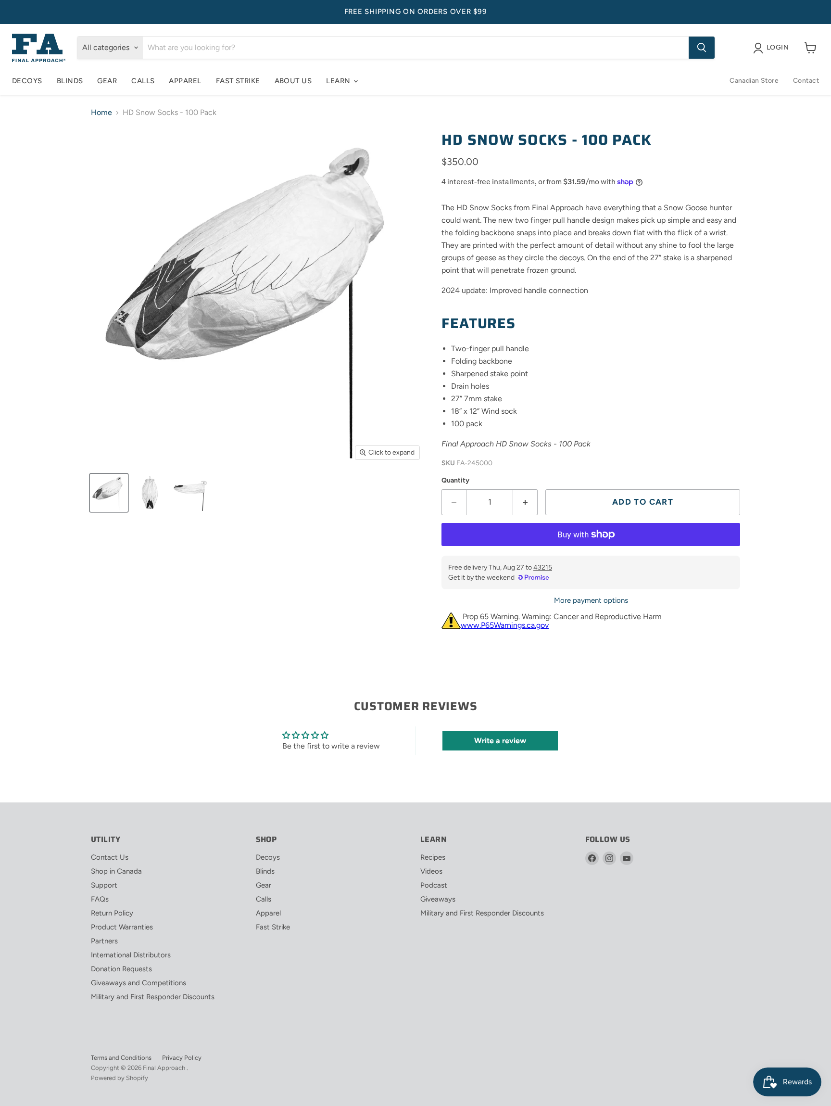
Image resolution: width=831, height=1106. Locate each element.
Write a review (500, 740)
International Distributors (131, 955)
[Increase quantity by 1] (525, 502)
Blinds (70, 80)
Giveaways (437, 899)
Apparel (185, 80)
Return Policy (112, 913)
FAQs (100, 899)
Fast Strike (238, 80)
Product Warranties (122, 927)
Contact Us (109, 857)
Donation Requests (121, 969)
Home (101, 112)
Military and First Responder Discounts (152, 996)
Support (104, 885)
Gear (107, 80)
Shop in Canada (116, 871)
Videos (431, 871)
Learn (339, 80)
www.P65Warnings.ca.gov (505, 625)
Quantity (455, 480)
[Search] (702, 48)
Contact (806, 80)
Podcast (433, 885)
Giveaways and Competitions (138, 983)
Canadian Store (754, 80)
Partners (104, 941)
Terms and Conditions (121, 1057)
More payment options (591, 601)
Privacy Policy (181, 1057)
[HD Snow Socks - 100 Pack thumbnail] (109, 493)
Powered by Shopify (119, 1077)
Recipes (432, 857)
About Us (293, 80)
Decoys (27, 80)
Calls (142, 80)
